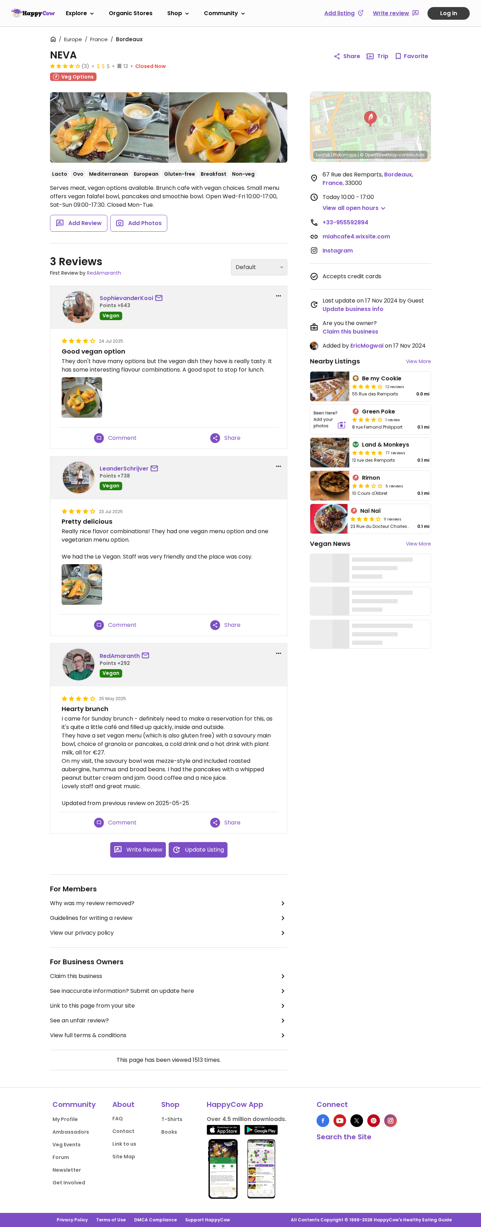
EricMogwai (366, 346)
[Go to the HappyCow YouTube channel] (339, 1120)
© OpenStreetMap (379, 155)
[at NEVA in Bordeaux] (228, 127)
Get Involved (68, 1182)
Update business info (353, 309)
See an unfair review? (79, 1020)
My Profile (65, 1119)
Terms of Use (111, 1220)
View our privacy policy (82, 933)
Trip (382, 56)
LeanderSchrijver (124, 469)
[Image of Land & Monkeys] (329, 452)
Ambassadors (70, 1131)
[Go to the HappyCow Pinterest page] (373, 1120)
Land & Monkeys (385, 445)
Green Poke (378, 411)
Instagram (338, 251)
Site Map (123, 1156)
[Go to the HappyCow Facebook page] (323, 1120)
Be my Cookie (381, 378)
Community (221, 13)
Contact (123, 1131)
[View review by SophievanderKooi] (78, 307)
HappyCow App (235, 1104)
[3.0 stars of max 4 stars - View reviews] (367, 485)
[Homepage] (33, 13)
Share (351, 56)
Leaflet (323, 155)
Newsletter (66, 1169)
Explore (76, 13)
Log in (448, 13)
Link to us (124, 1143)
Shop (174, 13)
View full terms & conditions (88, 1035)
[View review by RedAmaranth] (78, 664)
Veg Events (66, 1144)
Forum (60, 1157)
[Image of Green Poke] (329, 419)
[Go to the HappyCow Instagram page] (390, 1120)
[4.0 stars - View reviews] (367, 386)
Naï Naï (370, 511)
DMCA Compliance (155, 1220)
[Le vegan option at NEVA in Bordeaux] (109, 127)
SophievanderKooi (126, 298)
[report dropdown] (278, 296)
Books (169, 1131)
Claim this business (76, 976)
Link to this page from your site (92, 1006)
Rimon (371, 478)
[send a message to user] (160, 298)
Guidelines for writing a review (91, 918)
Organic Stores (130, 13)
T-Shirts (171, 1119)
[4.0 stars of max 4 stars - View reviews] (65, 66)
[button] (370, 119)
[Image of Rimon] (329, 485)
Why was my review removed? (92, 903)
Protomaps (345, 155)
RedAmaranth (104, 272)
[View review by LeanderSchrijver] (78, 477)
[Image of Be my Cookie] (329, 386)
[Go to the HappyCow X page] (356, 1120)
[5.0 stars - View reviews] (367, 452)
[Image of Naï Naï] (329, 519)
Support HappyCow (207, 1220)
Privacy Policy (72, 1220)
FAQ (117, 1118)
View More (418, 361)
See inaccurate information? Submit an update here (122, 991)
